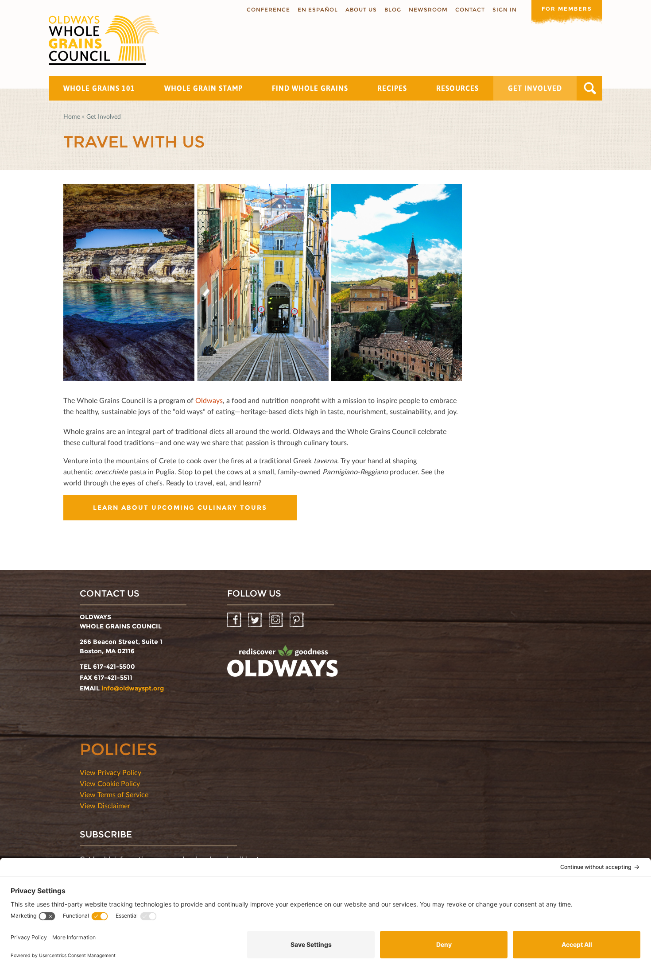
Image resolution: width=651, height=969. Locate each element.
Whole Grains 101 (99, 88)
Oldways (209, 400)
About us (361, 9)
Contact (470, 9)
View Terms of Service (114, 794)
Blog (392, 9)
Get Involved (535, 88)
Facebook (235, 620)
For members (567, 8)
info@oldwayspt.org (132, 688)
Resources (457, 88)
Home (71, 116)
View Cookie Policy (110, 783)
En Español (318, 9)
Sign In (504, 9)
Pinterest (297, 620)
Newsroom (428, 9)
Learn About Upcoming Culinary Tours (180, 508)
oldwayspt (282, 665)
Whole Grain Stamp (203, 88)
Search (590, 88)
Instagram (276, 620)
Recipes (392, 88)
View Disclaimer (105, 805)
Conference (268, 9)
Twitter (256, 620)
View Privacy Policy (110, 772)
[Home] (104, 40)
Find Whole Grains (310, 88)
